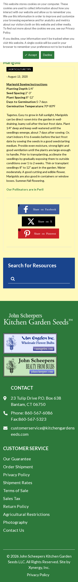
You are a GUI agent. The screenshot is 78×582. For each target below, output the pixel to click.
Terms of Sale (15, 490)
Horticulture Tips (20, 69)
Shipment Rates (17, 482)
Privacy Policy (16, 474)
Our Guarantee (17, 458)
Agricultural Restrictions (26, 514)
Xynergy (35, 567)
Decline (47, 55)
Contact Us (13, 530)
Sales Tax (11, 498)
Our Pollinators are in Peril (24, 189)
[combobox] (39, 279)
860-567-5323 (32, 419)
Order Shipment (18, 466)
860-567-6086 (39, 412)
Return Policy (16, 506)
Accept (32, 55)
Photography (15, 522)
